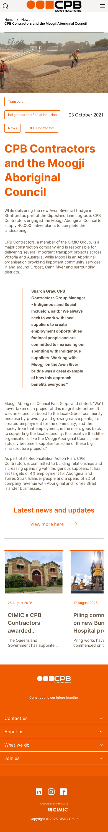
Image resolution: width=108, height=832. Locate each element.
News (25, 20)
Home (9, 20)
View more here (47, 524)
